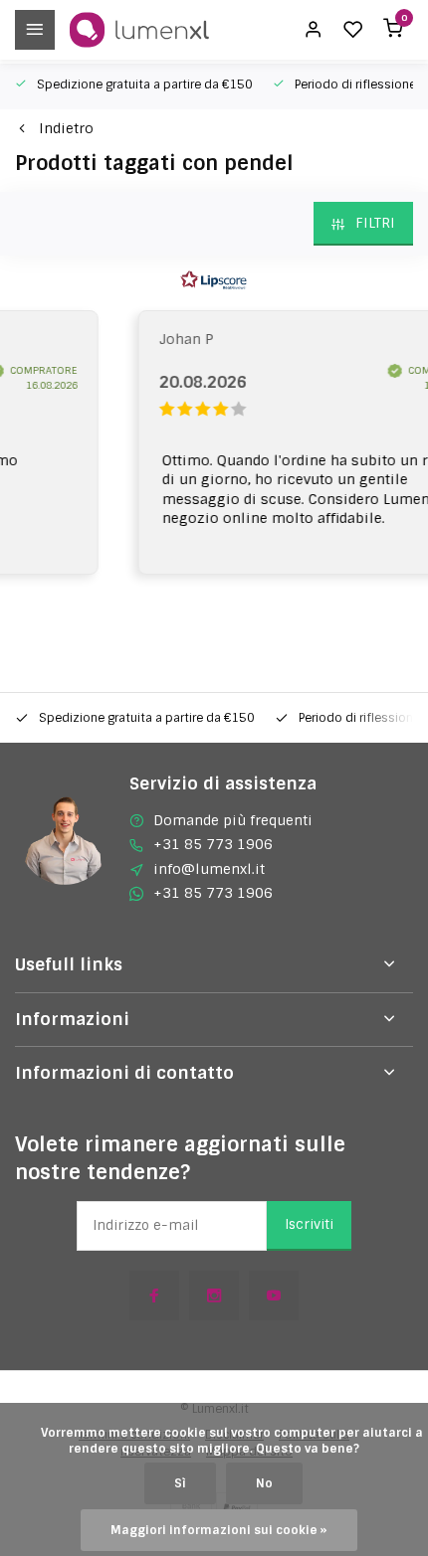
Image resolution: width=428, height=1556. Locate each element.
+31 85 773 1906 (213, 844)
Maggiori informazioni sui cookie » (218, 1530)
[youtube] (274, 1295)
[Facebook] (154, 1295)
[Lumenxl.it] (139, 30)
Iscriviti (309, 1224)
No (264, 1483)
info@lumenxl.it (209, 869)
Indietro (66, 128)
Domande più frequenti (233, 820)
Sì (180, 1483)
